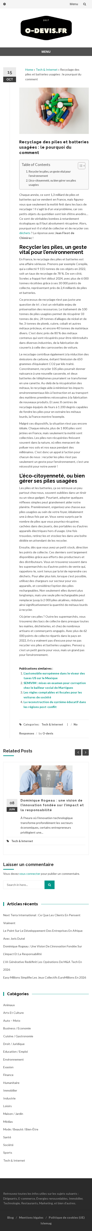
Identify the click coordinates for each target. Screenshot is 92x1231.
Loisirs (7, 1106)
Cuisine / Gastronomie (18, 1036)
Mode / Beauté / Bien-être (20, 1129)
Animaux (9, 1005)
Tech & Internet (47, 69)
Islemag (46, 1223)
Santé (7, 1137)
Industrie (9, 1098)
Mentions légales (31, 1217)
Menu (74, 4)
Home (29, 69)
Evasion (8, 1067)
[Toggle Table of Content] (79, 165)
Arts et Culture (13, 1012)
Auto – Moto (11, 1020)
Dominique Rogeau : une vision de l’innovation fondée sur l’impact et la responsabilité (52, 805)
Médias (8, 1121)
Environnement (13, 1059)
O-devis (48, 733)
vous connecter (29, 873)
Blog (10, 1217)
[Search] (50, 885)
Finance (8, 1075)
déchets (24, 233)
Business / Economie (17, 1028)
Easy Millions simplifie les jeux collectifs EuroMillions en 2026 (44, 977)
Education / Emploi (15, 1051)
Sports (7, 1152)
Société (8, 1145)
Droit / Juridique (14, 1044)
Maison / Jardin (13, 1113)
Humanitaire (11, 1082)
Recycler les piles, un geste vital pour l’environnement (50, 173)
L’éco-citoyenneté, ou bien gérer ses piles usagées (52, 182)
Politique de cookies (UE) (67, 1217)
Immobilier (10, 1090)
